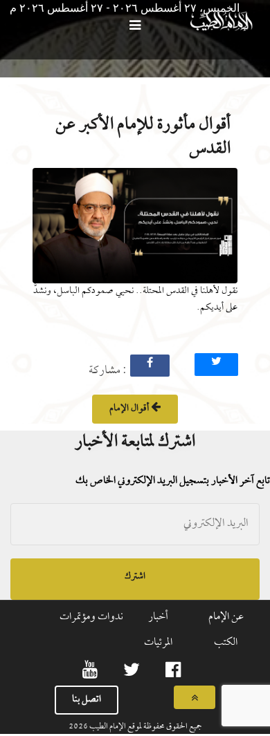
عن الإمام (226, 617)
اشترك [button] (135, 576)
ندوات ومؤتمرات (91, 617)
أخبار (158, 617)
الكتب (225, 642)
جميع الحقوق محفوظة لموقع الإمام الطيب (145, 726)
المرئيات (158, 642)
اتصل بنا (86, 699)
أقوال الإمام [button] (130, 408)
